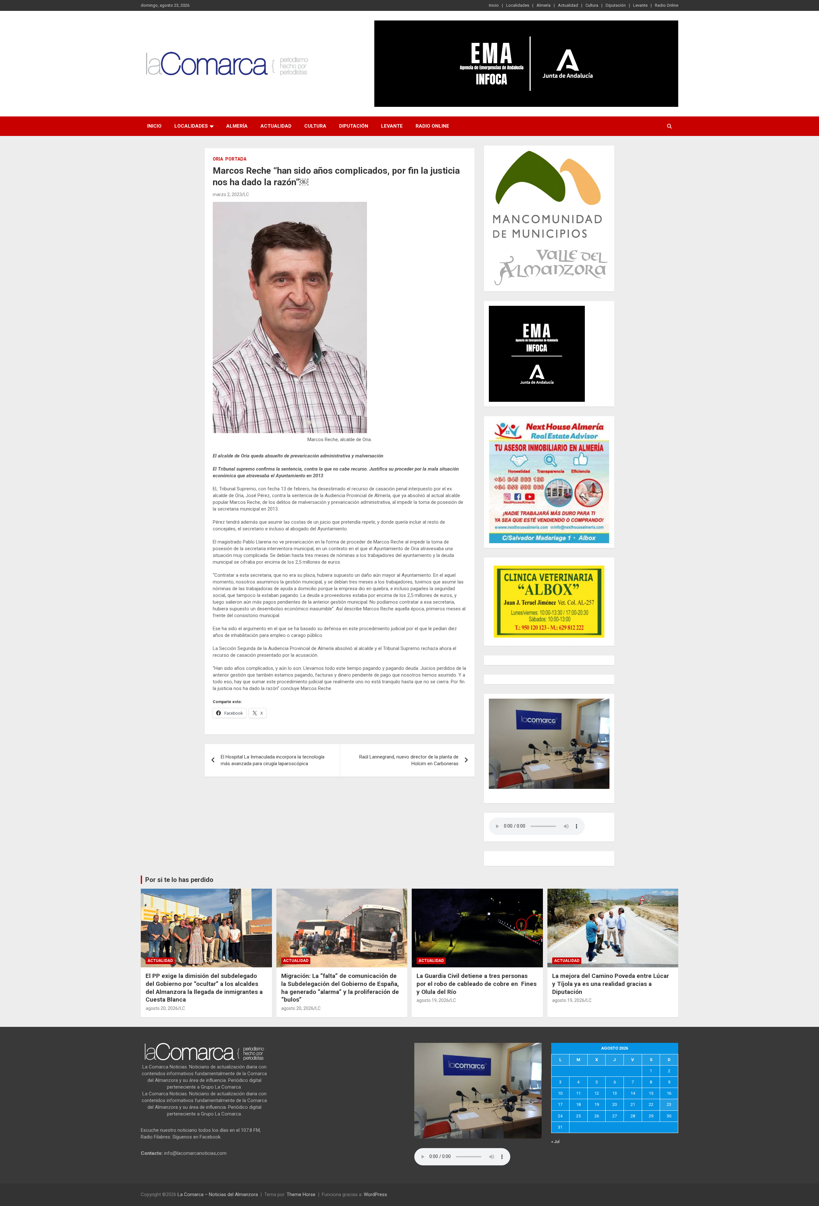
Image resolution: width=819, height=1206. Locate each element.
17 (560, 1104)
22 (651, 1104)
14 (633, 1093)
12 (596, 1093)
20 (614, 1104)
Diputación (616, 5)
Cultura (591, 5)
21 (633, 1104)
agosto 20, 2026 (162, 1008)
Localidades (517, 5)
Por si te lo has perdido (179, 880)
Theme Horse (301, 1194)
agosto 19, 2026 (433, 1000)
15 (651, 1093)
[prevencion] (537, 309)
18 (578, 1104)
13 (614, 1093)
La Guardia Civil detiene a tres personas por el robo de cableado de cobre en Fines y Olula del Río (477, 983)
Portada (235, 159)
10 (560, 1093)
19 (596, 1104)
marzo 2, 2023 (227, 194)
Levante (640, 5)
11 (578, 1093)
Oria (218, 159)
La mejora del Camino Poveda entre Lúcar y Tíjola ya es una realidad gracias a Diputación (610, 983)
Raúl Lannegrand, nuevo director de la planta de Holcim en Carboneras (408, 760)
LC (246, 194)
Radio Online (666, 5)
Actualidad (568, 5)
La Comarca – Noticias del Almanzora (218, 1194)
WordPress (375, 1194)
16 (669, 1093)
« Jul (555, 1141)
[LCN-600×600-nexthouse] (549, 424)
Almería (544, 5)
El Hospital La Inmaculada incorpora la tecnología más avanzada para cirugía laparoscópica (272, 760)
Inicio (494, 5)
